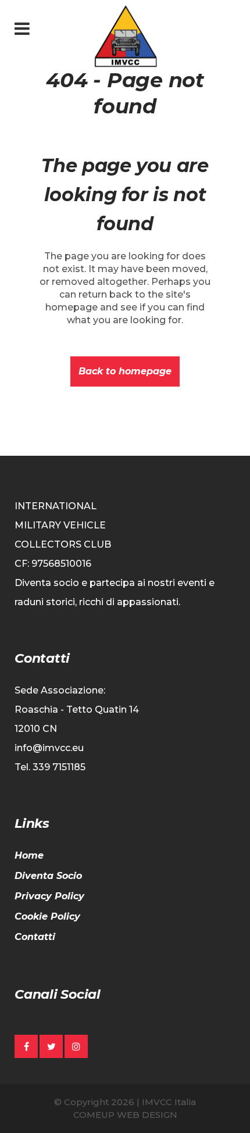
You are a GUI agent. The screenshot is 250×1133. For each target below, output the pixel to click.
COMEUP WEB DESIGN (125, 1114)
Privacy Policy (49, 896)
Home (29, 855)
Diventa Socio (48, 875)
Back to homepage (125, 371)
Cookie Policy (47, 916)
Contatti (35, 936)
